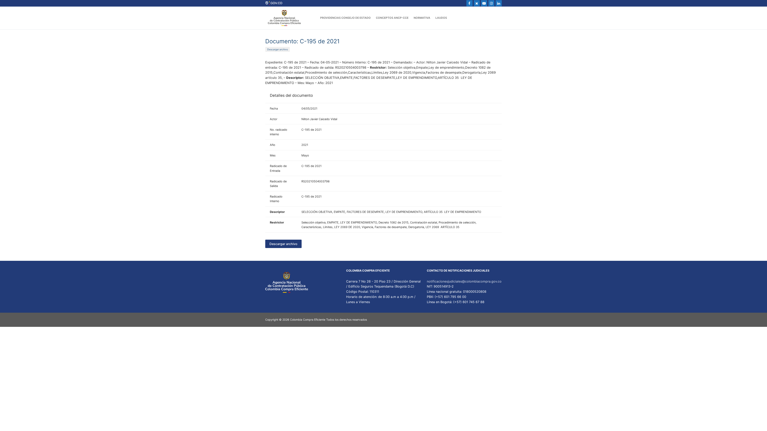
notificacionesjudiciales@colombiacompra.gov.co (464, 281)
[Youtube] (484, 3)
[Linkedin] (499, 3)
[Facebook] (469, 3)
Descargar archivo (277, 49)
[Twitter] (477, 3)
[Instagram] (491, 3)
